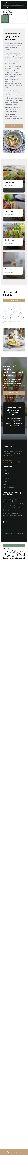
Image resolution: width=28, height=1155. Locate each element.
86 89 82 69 (6, 5)
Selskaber (6, 479)
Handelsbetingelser (8, 487)
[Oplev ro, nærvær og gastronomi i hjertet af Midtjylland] (7, 15)
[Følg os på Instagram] (6, 3)
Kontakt (5, 481)
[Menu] (5, 19)
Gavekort (5, 484)
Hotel (4, 476)
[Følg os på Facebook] (4, 3)
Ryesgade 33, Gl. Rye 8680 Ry (12, 453)
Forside (5, 470)
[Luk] (14, 545)
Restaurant (6, 473)
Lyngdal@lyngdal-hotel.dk (12, 7)
